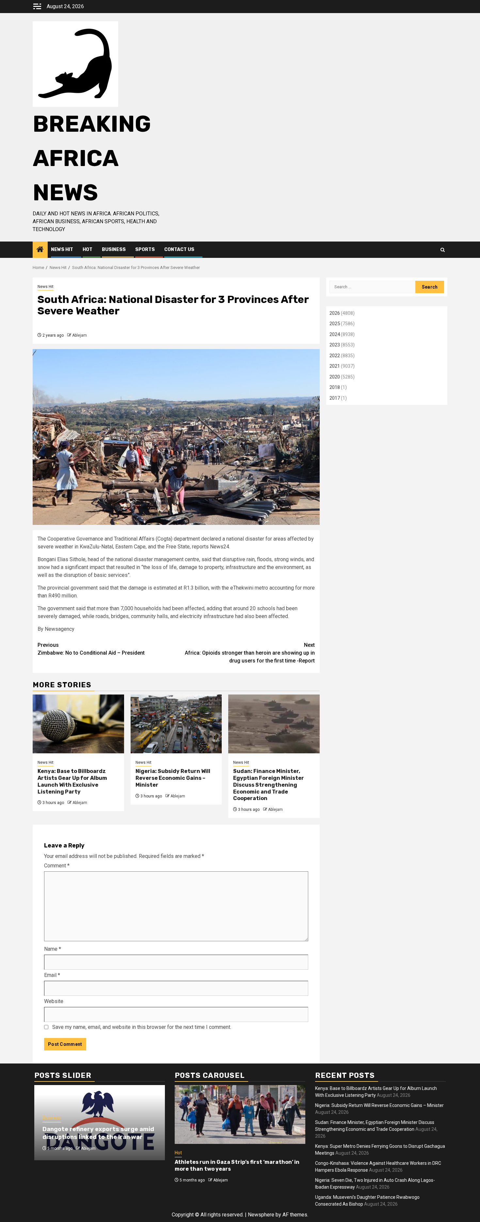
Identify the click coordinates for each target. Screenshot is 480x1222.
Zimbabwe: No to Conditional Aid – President (91, 649)
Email (52, 975)
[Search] (443, 249)
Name (52, 949)
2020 (334, 377)
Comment (57, 865)
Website (53, 1001)
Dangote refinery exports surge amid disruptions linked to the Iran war (98, 1133)
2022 (334, 356)
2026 (334, 313)
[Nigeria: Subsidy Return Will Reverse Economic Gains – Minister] (176, 724)
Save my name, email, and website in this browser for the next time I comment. (141, 1027)
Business (114, 249)
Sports (145, 249)
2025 (334, 323)
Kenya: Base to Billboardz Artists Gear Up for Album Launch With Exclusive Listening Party (72, 781)
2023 (334, 345)
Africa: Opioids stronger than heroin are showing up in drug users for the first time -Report (250, 653)
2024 (334, 334)
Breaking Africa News (92, 158)
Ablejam (79, 335)
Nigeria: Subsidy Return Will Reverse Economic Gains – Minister (173, 778)
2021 (334, 366)
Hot (87, 249)
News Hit (62, 249)
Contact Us (179, 249)
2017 (334, 398)
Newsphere (261, 1215)
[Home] (40, 250)
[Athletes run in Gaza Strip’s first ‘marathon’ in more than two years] (240, 1114)
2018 (334, 387)
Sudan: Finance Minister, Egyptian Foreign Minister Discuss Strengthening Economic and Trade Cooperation (268, 784)
